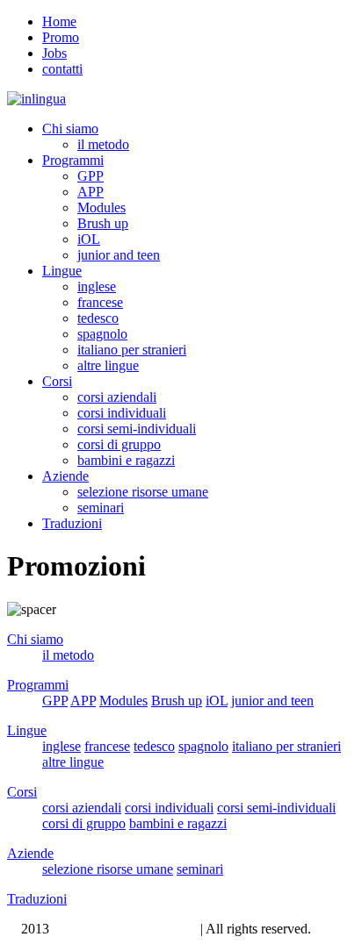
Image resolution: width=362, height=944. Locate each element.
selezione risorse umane (142, 491)
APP (90, 191)
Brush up (102, 223)
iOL (88, 239)
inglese (96, 286)
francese (100, 302)
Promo (60, 37)
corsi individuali (121, 412)
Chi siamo (70, 128)
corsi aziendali (116, 397)
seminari (100, 507)
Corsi (57, 381)
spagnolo (102, 333)
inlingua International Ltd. (125, 928)
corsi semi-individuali (136, 428)
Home (59, 21)
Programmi (73, 160)
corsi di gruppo (119, 444)
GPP (90, 175)
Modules (101, 207)
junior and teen (118, 254)
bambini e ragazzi (126, 460)
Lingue (62, 270)
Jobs (54, 53)
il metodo (103, 144)
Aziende (65, 475)
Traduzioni (72, 523)
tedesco (98, 318)
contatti (62, 68)
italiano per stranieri (131, 349)
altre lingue (108, 365)
